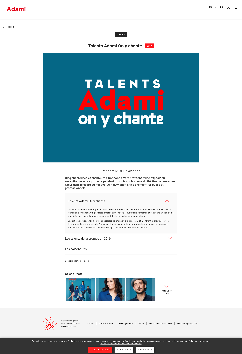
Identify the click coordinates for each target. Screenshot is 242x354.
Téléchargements (125, 323)
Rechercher (221, 7)
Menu (235, 7)
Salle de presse (106, 323)
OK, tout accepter (101, 349)
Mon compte (228, 7)
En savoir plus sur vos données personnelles (121, 343)
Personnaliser (145, 349)
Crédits (141, 323)
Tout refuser (125, 349)
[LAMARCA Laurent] (141, 289)
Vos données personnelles (160, 323)
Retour (11, 27)
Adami (16, 9)
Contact (91, 323)
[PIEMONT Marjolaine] (110, 289)
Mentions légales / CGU (187, 323)
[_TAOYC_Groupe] (80, 289)
